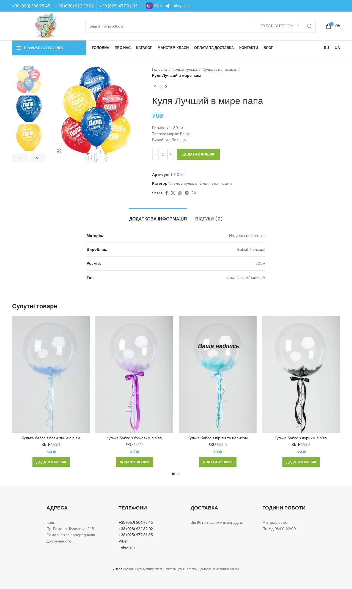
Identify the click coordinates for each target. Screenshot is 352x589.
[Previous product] (155, 87)
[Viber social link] (193, 193)
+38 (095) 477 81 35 (119, 5)
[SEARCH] (309, 26)
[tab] (158, 216)
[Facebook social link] (166, 193)
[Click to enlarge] (59, 151)
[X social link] (173, 193)
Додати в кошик (198, 154)
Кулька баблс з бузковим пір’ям (134, 438)
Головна (159, 69)
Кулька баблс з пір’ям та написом (218, 438)
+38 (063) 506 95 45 (31, 5)
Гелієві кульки (185, 69)
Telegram (180, 5)
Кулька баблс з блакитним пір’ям (51, 438)
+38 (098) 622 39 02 (75, 5)
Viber (158, 5)
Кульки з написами (219, 69)
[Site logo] (46, 25)
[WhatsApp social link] (180, 193)
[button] (51, 462)
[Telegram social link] (186, 193)
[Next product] (166, 87)
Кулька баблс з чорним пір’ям (301, 438)
